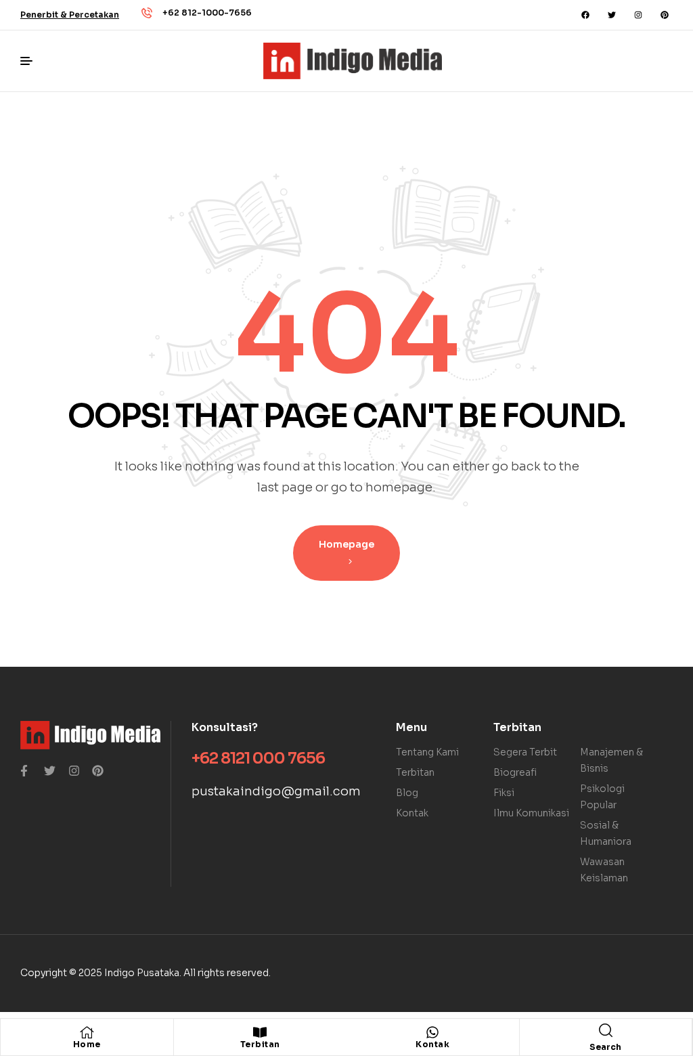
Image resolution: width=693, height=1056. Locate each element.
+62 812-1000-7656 (207, 12)
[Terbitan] (260, 1032)
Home (87, 1044)
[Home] (86, 1032)
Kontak (432, 1044)
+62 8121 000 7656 (258, 758)
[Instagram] (638, 15)
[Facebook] (585, 15)
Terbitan (260, 1044)
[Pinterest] (664, 15)
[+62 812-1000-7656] (146, 12)
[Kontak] (432, 1032)
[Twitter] (612, 15)
